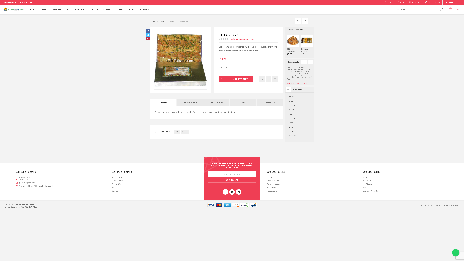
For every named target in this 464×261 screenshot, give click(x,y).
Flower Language (273, 181)
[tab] (163, 102)
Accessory (293, 128)
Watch (291, 119)
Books (291, 124)
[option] (300, 71)
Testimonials (272, 188)
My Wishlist (367, 181)
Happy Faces (272, 185)
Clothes (292, 111)
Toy (290, 106)
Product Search (273, 178)
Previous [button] (304, 62)
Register (389, 2)
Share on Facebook (148, 31)
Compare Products (434, 2)
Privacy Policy (117, 178)
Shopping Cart (368, 185)
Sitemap (115, 188)
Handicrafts (293, 115)
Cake (177, 132)
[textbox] (415, 9)
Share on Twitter (148, 35)
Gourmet (185, 132)
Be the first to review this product (242, 39)
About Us (115, 185)
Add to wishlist (262, 79)
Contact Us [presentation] (269, 103)
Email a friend (275, 79)
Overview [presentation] (163, 103)
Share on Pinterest (148, 38)
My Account (367, 175)
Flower (291, 89)
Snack (291, 93)
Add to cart (295, 40)
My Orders (367, 178)
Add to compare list (268, 79)
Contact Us (271, 175)
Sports (291, 102)
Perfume (292, 97)
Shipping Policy (117, 175)
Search (441, 9)
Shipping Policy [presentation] (189, 103)
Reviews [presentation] (243, 103)
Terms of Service (118, 181)
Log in (402, 2)
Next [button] (310, 62)
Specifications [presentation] (216, 103)
